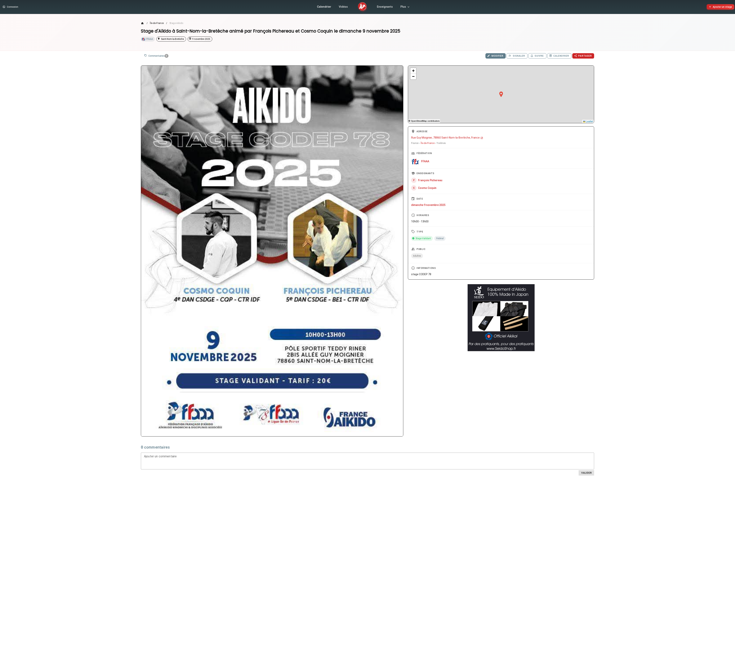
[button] (501, 94)
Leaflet (589, 121)
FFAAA (425, 161)
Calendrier (324, 6)
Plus (403, 6)
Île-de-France (157, 23)
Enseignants (385, 6)
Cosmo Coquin (427, 187)
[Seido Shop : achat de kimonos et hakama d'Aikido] (501, 317)
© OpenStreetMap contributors (424, 121)
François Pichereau (430, 180)
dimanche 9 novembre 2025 (428, 204)
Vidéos (343, 6)
